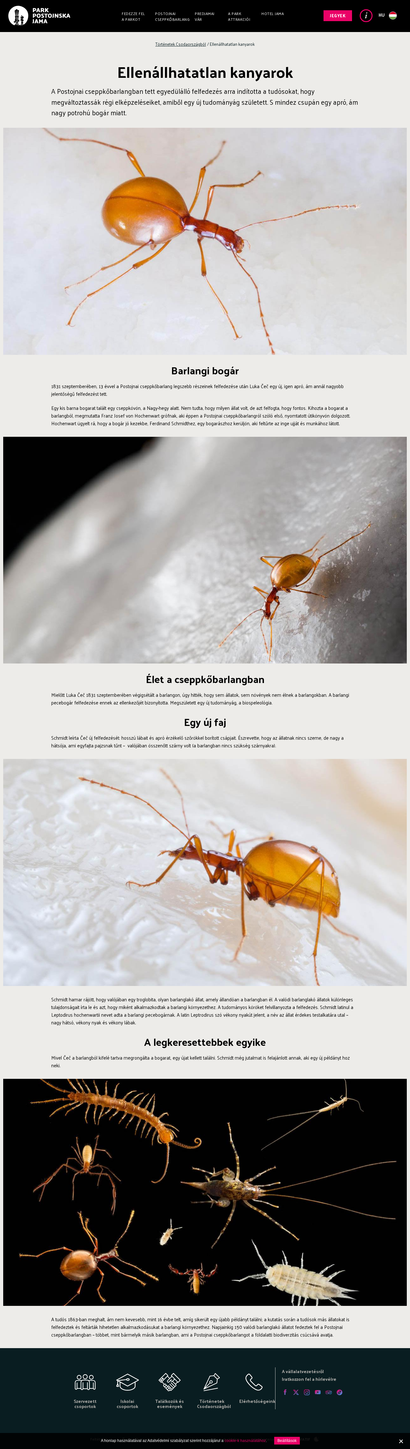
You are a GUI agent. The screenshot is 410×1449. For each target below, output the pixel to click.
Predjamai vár (205, 16)
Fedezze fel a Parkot (133, 16)
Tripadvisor (328, 1392)
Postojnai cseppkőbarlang (172, 16)
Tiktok (339, 1392)
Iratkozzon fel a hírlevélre (309, 1379)
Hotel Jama (272, 13)
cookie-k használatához (245, 1440)
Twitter (296, 1392)
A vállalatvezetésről (303, 1371)
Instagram (307, 1392)
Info (366, 15)
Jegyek (338, 15)
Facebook (285, 1392)
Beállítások (287, 1440)
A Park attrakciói (239, 16)
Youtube (318, 1392)
